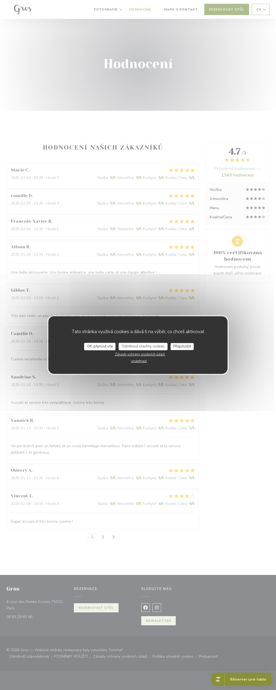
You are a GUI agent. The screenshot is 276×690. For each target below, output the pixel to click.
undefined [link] (139, 360)
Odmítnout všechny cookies (143, 346)
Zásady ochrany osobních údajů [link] (140, 354)
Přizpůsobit (182, 346)
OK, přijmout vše (100, 346)
